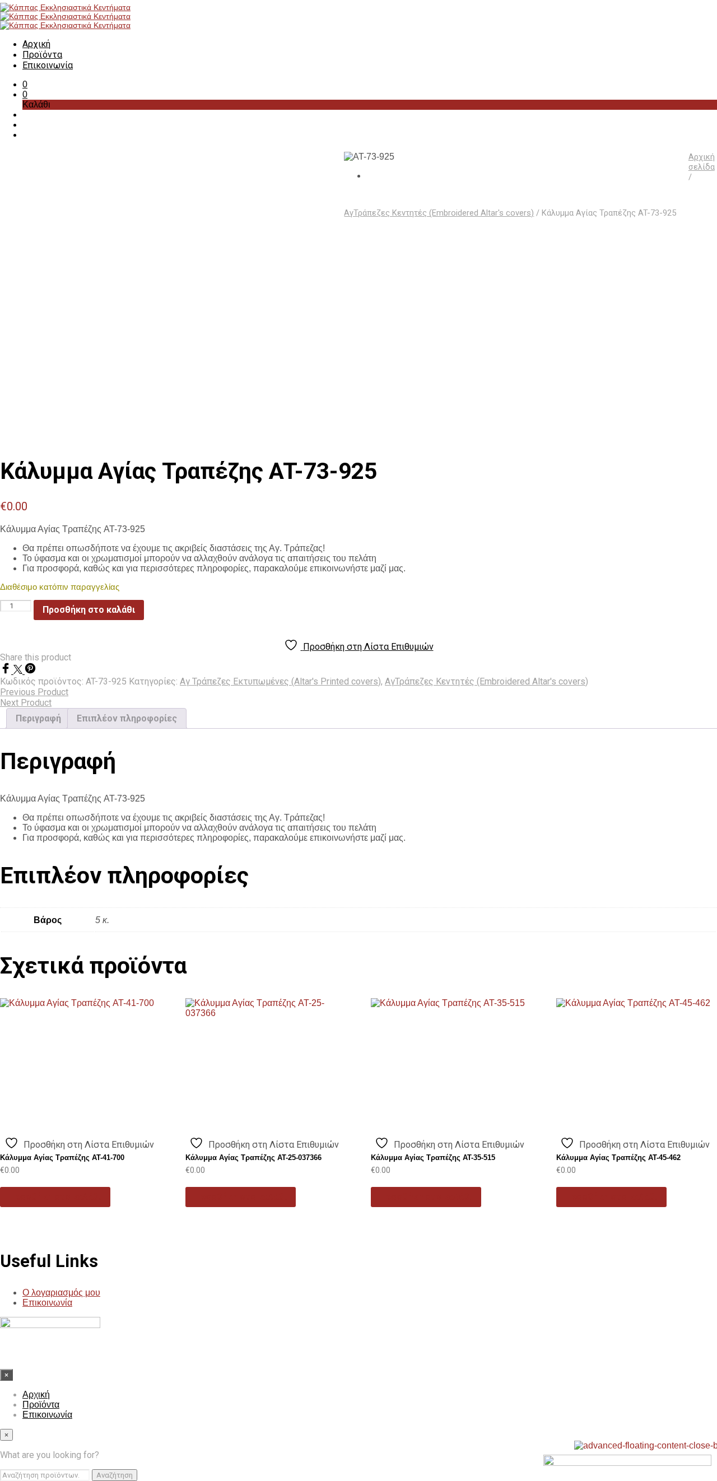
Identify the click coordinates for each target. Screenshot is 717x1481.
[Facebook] (6, 671)
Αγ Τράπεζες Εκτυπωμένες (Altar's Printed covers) (280, 681)
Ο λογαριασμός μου (61, 1292)
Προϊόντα (42, 54)
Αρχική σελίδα (701, 162)
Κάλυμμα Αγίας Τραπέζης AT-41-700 (62, 1157)
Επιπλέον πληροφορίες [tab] (127, 718)
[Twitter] (19, 671)
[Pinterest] (30, 671)
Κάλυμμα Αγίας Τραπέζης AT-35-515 (433, 1157)
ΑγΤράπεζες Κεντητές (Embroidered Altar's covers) (439, 213)
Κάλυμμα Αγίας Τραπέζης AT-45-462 (618, 1157)
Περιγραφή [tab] (38, 718)
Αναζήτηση (114, 1475)
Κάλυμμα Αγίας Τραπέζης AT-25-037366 (253, 1157)
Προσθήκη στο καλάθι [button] (55, 1196)
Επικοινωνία (47, 65)
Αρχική (36, 44)
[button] (24, 84)
